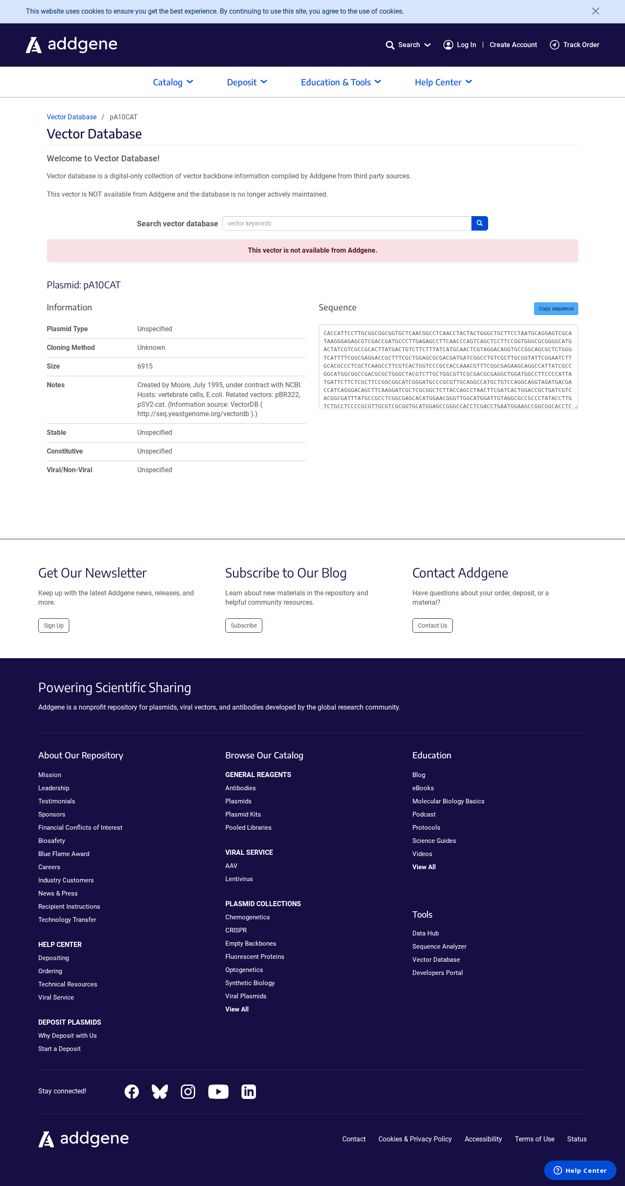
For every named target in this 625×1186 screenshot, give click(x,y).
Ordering (50, 971)
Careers (49, 867)
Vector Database (72, 117)
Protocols (426, 827)
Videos (422, 854)
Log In (466, 45)
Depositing (53, 958)
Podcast (424, 814)
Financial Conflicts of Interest (80, 827)
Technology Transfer (67, 920)
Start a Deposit (59, 1049)
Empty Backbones (250, 943)
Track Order (581, 45)
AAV (231, 866)
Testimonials (56, 801)
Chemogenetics (247, 917)
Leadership (53, 788)
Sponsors (51, 814)
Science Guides (434, 841)
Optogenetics (244, 970)
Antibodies (240, 788)
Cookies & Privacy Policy (415, 1139)
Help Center (438, 81)
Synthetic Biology (250, 983)
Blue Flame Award (63, 854)
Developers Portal (437, 973)
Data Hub (425, 933)
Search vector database (177, 223)
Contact (354, 1139)
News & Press (58, 893)
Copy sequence (556, 309)
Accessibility (483, 1139)
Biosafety (51, 841)
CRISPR (236, 930)
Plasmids (238, 801)
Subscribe (244, 625)
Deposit (242, 81)
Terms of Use (534, 1139)
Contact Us (432, 625)
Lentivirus (239, 879)
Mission (49, 775)
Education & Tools (336, 81)
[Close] (592, 11)
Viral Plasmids (246, 996)
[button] (408, 44)
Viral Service (56, 997)
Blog (418, 775)
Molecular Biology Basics (448, 801)
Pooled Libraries (248, 827)
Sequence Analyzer (439, 946)
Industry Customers (66, 880)
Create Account (513, 45)
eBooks (423, 788)
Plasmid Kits (243, 814)
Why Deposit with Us (67, 1036)
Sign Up (54, 625)
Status (577, 1139)
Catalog (168, 81)
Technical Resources (67, 984)
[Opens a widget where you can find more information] (580, 1171)
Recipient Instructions (69, 906)
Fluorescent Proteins (254, 957)
